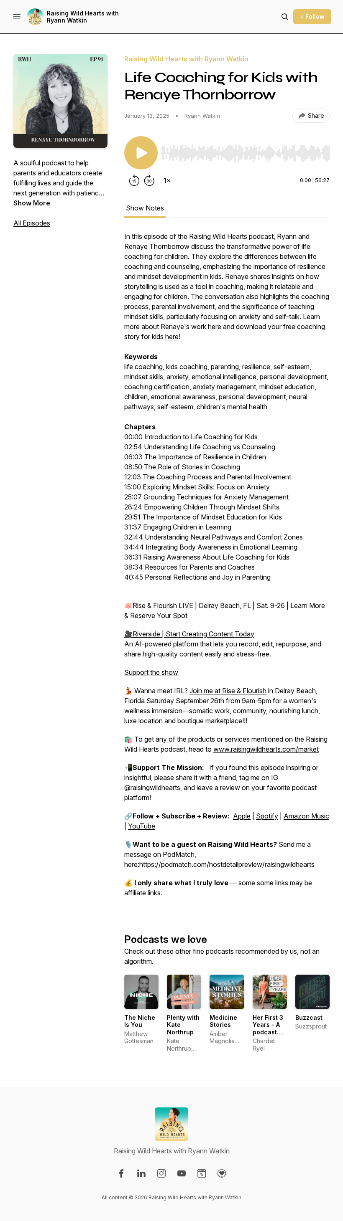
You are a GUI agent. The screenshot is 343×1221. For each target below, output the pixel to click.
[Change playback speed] (167, 180)
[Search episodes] (285, 17)
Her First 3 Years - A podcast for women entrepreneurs (274, 1032)
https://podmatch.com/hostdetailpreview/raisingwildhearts (227, 864)
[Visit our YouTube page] (181, 1173)
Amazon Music (306, 816)
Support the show (151, 672)
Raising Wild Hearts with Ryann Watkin (83, 17)
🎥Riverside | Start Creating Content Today (189, 634)
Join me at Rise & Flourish (227, 690)
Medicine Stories (223, 1021)
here (214, 326)
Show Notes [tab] (145, 208)
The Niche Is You (139, 1021)
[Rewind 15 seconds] (134, 180)
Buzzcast (309, 1017)
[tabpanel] (227, 568)
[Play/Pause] (141, 153)
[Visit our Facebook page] (121, 1173)
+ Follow (312, 16)
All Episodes (31, 223)
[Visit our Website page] (201, 1173)
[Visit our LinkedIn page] (141, 1173)
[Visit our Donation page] (222, 1173)
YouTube (141, 826)
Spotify (267, 816)
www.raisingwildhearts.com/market (266, 749)
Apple (242, 816)
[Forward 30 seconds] (149, 180)
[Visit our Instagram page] (161, 1173)
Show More (31, 203)
